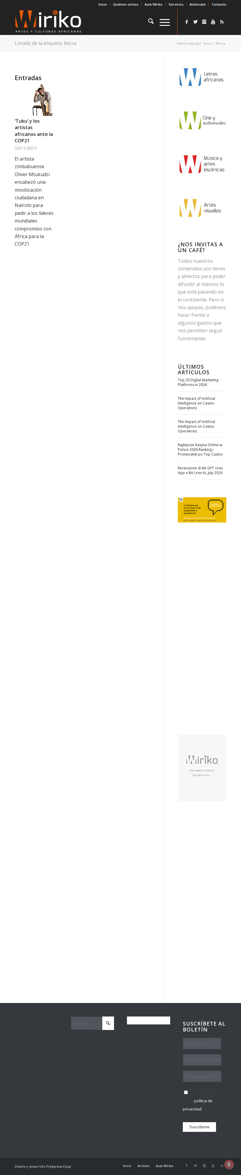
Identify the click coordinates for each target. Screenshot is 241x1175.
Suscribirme (199, 1127)
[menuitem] (103, 4)
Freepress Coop (58, 1166)
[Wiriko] (48, 22)
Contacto (219, 4)
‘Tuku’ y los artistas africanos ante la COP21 (34, 131)
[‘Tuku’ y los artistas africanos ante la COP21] (34, 100)
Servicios (176, 4)
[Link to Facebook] (186, 21)
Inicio (102, 4)
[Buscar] (148, 22)
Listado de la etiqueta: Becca (45, 43)
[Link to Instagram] (204, 21)
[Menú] (162, 22)
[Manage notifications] (229, 1164)
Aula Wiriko (154, 4)
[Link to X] (195, 21)
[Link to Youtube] (213, 21)
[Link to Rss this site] (221, 21)
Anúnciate (198, 4)
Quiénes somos (125, 4)
